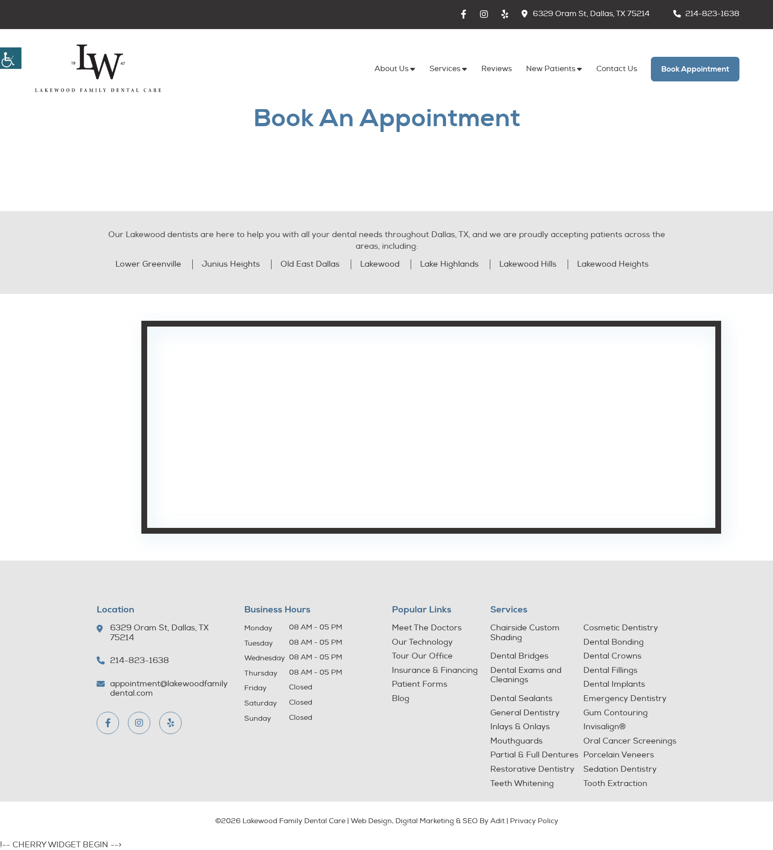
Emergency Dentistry (625, 699)
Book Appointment (695, 69)
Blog (400, 699)
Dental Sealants (521, 699)
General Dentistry (525, 713)
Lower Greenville (148, 264)
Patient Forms (419, 684)
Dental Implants (614, 684)
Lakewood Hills (527, 264)
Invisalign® (604, 727)
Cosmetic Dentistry (620, 628)
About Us (391, 68)
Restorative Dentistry (532, 769)
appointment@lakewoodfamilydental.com (169, 688)
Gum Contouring (615, 713)
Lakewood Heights (613, 264)
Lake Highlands (449, 264)
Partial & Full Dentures (534, 755)
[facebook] (464, 14)
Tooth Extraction (615, 784)
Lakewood (379, 264)
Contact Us (616, 68)
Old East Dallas (310, 264)
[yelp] (504, 14)
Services (444, 68)
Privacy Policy (534, 820)
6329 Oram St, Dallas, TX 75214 (591, 13)
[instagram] (484, 14)
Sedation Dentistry (620, 769)
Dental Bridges (519, 656)
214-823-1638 (712, 13)
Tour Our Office (422, 656)
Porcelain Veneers (618, 755)
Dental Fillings (610, 671)
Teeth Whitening (522, 784)
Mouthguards (516, 741)
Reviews (496, 68)
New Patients (550, 68)
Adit (497, 820)
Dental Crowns (612, 656)
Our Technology (422, 642)
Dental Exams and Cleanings (525, 675)
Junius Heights (231, 264)
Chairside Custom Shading (525, 632)
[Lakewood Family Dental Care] (98, 69)
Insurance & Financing (435, 671)
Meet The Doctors (427, 628)
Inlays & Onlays (520, 727)
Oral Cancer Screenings (629, 741)
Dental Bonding (613, 642)
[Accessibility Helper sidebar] (10, 58)
